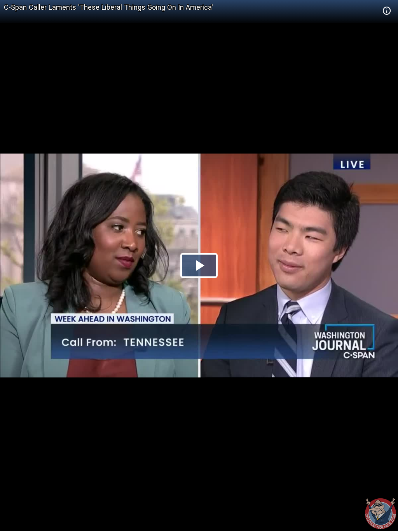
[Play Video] (199, 265)
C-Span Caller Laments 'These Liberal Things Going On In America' (108, 7)
